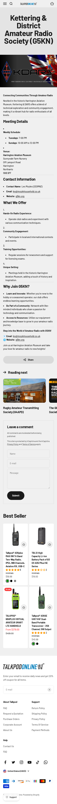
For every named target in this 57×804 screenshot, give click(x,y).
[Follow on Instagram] (21, 762)
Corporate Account (12, 724)
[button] (13, 569)
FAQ (5, 708)
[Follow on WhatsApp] (46, 762)
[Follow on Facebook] (5, 762)
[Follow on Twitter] (13, 762)
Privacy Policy (13, 444)
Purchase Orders (11, 719)
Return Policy (38, 708)
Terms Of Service (40, 724)
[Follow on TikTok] (37, 762)
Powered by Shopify (31, 795)
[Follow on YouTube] (29, 762)
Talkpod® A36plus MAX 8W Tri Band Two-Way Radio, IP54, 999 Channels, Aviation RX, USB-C (15, 559)
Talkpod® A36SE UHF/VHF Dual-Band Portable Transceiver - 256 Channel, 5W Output (41, 622)
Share (31, 359)
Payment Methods (40, 730)
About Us (7, 730)
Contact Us (8, 746)
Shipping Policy (39, 713)
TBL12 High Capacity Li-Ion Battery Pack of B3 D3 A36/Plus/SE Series (41, 559)
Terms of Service (29, 444)
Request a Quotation (13, 713)
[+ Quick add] (24, 544)
